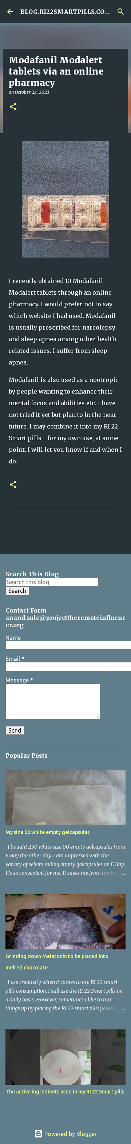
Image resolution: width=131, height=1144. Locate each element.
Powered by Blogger (70, 1134)
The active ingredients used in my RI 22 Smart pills (64, 1092)
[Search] (120, 11)
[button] (13, 107)
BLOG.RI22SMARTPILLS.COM (65, 11)
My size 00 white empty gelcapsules (47, 832)
